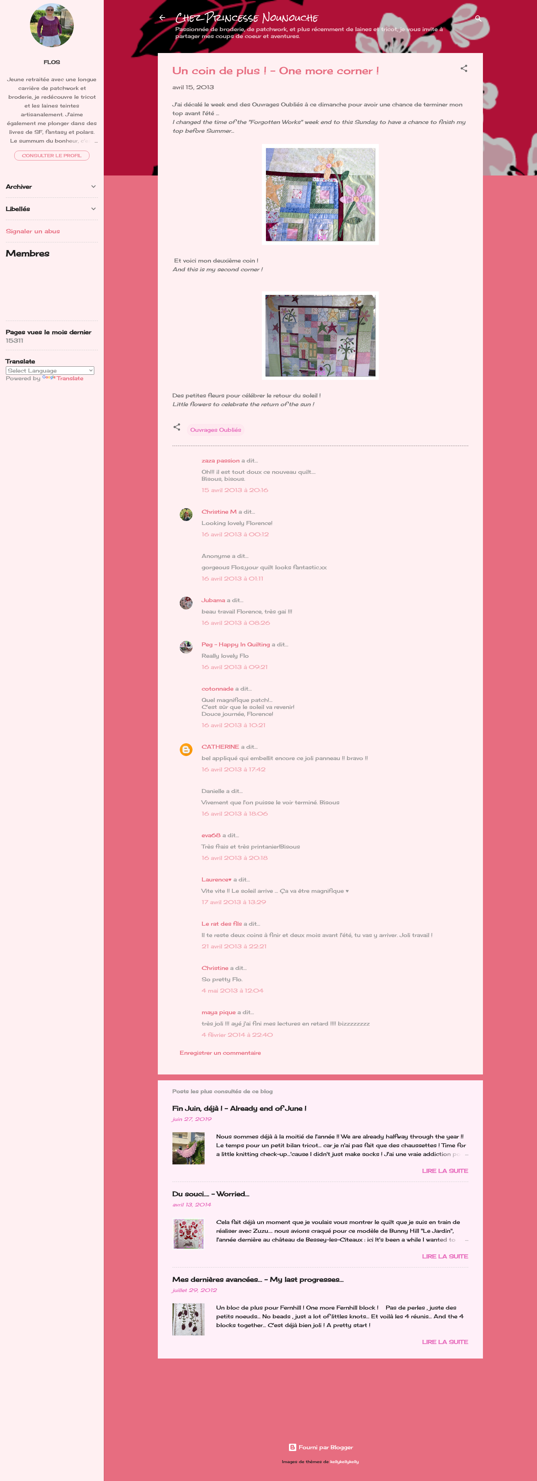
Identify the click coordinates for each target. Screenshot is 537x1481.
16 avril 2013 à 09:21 (235, 667)
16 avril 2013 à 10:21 (234, 725)
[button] (464, 69)
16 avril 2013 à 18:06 (235, 813)
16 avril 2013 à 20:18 (235, 857)
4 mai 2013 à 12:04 (232, 990)
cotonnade (217, 688)
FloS (52, 62)
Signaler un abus (33, 231)
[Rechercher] (478, 20)
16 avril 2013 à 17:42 (234, 769)
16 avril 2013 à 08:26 (236, 622)
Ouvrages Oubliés (215, 429)
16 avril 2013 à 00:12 (235, 534)
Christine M (219, 511)
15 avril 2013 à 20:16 (235, 490)
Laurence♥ (217, 879)
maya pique (219, 1012)
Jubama (213, 600)
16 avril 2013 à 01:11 (232, 578)
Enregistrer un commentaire (220, 1052)
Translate (70, 378)
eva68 (211, 835)
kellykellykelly (344, 1461)
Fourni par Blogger (325, 1447)
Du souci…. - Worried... (211, 1194)
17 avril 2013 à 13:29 (234, 902)
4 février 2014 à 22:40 (237, 1034)
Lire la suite (445, 1170)
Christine (215, 967)
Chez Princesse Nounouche (246, 17)
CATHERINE (220, 746)
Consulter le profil (52, 155)
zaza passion (221, 460)
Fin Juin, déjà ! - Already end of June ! (239, 1108)
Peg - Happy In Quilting (236, 644)
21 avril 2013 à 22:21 (234, 946)
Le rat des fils (222, 923)
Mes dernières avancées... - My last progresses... (258, 1279)
